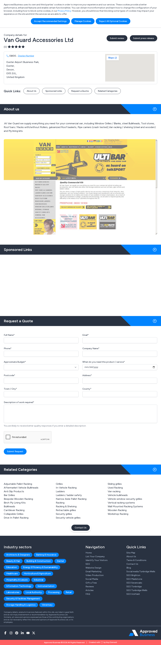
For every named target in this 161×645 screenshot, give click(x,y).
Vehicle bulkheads (118, 495)
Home (89, 552)
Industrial (38, 579)
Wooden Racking (117, 510)
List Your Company (95, 556)
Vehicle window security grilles (125, 498)
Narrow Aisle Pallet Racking (71, 498)
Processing (53, 592)
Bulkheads (9, 506)
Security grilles (64, 513)
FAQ (88, 594)
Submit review (117, 38)
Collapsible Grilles (13, 513)
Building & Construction (38, 561)
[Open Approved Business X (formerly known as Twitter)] (33, 633)
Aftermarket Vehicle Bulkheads (21, 487)
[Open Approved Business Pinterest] (16, 633)
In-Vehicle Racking (66, 487)
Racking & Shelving (66, 506)
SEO (88, 564)
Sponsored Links (53, 91)
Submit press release (143, 38)
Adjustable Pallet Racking (18, 483)
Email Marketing (93, 571)
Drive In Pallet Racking (16, 517)
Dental (60, 561)
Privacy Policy (64, 11)
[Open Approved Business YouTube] (28, 633)
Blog (128, 567)
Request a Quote (80, 91)
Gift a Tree (91, 582)
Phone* (7, 348)
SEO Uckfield (133, 594)
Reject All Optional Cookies (113, 21)
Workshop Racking (118, 513)
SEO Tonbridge (134, 586)
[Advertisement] (80, 284)
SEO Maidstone (134, 579)
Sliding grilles (115, 483)
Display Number (26, 55)
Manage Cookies (83, 21)
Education (11, 567)
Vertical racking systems (121, 502)
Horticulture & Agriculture (37, 573)
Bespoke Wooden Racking (18, 498)
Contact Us (80, 527)
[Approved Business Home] (143, 633)
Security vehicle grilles (68, 517)
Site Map (130, 552)
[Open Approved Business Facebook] (5, 633)
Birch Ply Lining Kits (15, 502)
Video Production (95, 575)
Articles (90, 590)
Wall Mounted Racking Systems (125, 506)
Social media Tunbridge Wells (140, 571)
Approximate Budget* (15, 362)
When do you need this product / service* (103, 362)
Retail (69, 592)
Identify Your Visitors (97, 560)
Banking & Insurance (46, 554)
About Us (31, 91)
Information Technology (18, 586)
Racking (60, 502)
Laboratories (12, 592)
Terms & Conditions (136, 560)
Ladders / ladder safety (69, 495)
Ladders (60, 491)
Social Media (92, 579)
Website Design (93, 567)
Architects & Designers (18, 554)
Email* (85, 335)
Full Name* (9, 335)
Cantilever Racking (14, 510)
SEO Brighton (133, 575)
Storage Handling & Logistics (21, 605)
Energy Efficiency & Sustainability (40, 567)
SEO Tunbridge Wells (136, 590)
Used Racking (115, 487)
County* (86, 389)
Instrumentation (46, 586)
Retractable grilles (66, 510)
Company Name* (90, 348)
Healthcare (12, 573)
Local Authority (34, 592)
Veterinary (47, 605)
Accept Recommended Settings (50, 21)
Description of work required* (19, 402)
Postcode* (9, 375)
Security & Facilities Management (23, 598)
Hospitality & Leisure (17, 579)
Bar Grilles (9, 495)
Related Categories (107, 91)
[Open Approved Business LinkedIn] (22, 633)
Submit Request (15, 451)
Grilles (59, 483)
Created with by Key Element (103, 642)
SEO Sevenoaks (134, 582)
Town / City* (10, 389)
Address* (87, 375)
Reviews (90, 586)
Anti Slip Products (14, 491)
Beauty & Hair (13, 561)
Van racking (114, 491)
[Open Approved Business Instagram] (11, 633)
